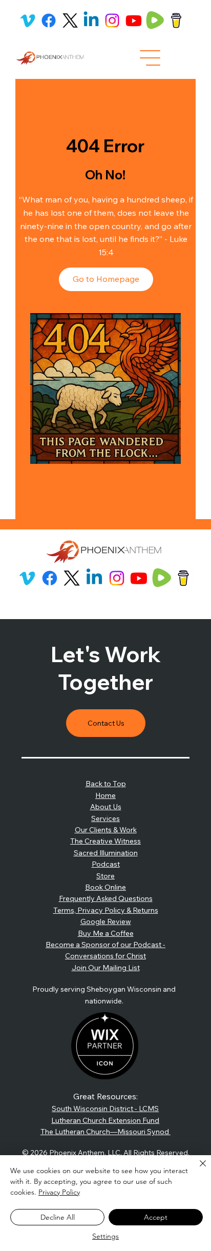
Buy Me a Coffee (106, 933)
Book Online (105, 887)
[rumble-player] (154, 20)
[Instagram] (112, 20)
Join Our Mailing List (106, 967)
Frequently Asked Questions (106, 898)
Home (105, 795)
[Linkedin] (91, 20)
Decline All (57, 1217)
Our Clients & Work (106, 829)
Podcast (106, 864)
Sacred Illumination (106, 852)
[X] (70, 20)
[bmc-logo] (176, 20)
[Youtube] (133, 20)
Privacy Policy (59, 1192)
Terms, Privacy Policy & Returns (105, 910)
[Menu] (150, 58)
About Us (105, 806)
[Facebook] (48, 20)
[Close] (196, 1169)
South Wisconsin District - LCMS (105, 1108)
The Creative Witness (105, 841)
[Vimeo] (27, 20)
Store (105, 875)
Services (105, 818)
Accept (155, 1217)
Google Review (105, 921)
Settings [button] (105, 1236)
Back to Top (106, 783)
